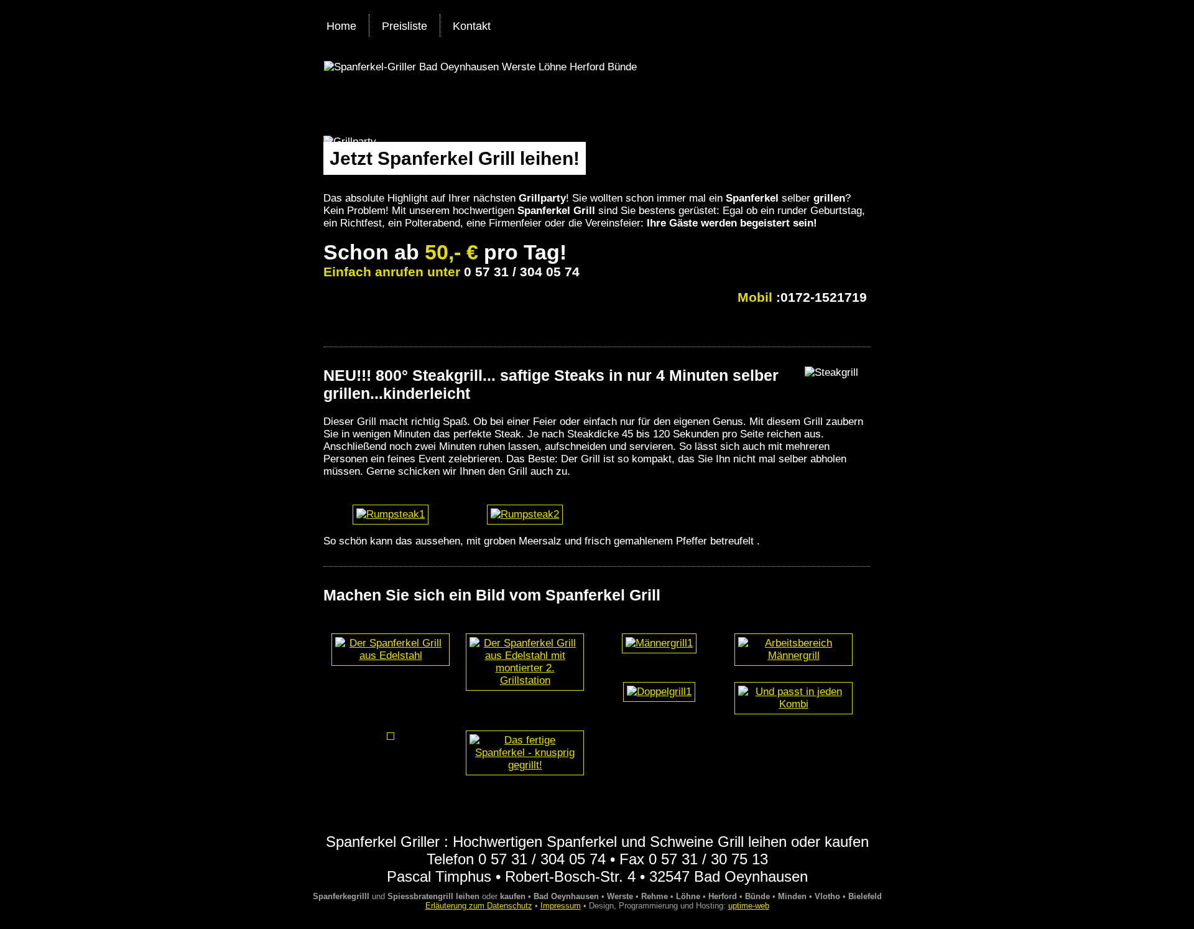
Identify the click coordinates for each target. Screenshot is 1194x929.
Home (341, 26)
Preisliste (404, 26)
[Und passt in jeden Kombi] (793, 704)
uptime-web (748, 905)
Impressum (560, 905)
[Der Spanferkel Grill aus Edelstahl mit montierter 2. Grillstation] (525, 680)
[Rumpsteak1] (390, 514)
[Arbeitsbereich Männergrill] (793, 655)
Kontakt (472, 26)
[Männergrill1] (659, 643)
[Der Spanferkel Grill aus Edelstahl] (390, 655)
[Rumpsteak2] (525, 514)
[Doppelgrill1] (659, 692)
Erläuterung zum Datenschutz (478, 905)
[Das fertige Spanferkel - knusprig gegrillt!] (525, 765)
